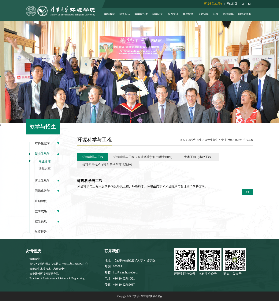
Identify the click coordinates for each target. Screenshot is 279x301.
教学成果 (41, 211)
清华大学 (34, 259)
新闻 (215, 14)
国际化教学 (42, 190)
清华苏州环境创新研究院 (44, 273)
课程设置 (45, 168)
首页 (182, 139)
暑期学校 (41, 201)
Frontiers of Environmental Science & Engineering (56, 278)
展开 (247, 192)
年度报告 (41, 231)
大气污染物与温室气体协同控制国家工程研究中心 (58, 263)
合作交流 (173, 14)
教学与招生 (141, 14)
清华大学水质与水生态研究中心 (48, 268)
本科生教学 (42, 143)
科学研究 (157, 14)
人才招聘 (203, 14)
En (249, 3)
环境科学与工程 (244, 139)
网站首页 (232, 3)
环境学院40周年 (213, 3)
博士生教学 (42, 180)
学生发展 (188, 14)
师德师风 (228, 14)
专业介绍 (45, 161)
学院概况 (109, 14)
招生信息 (41, 221)
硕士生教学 (42, 153)
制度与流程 (244, 14)
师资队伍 (124, 14)
